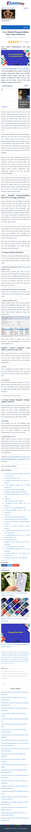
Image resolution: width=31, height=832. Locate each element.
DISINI (14, 466)
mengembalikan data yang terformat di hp (20, 659)
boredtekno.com (17, 457)
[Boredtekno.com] (15, 3)
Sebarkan (4, 565)
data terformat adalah (12, 657)
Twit (10, 565)
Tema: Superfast (23, 828)
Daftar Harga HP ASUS (11, 539)
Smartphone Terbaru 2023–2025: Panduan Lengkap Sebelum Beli (14, 620)
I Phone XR (8, 498)
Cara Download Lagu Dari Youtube (14, 501)
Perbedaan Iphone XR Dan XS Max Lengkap (16, 519)
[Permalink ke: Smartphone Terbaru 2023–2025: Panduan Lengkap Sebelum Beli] (15, 607)
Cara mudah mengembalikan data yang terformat (15, 68)
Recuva (3, 369)
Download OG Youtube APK (12, 478)
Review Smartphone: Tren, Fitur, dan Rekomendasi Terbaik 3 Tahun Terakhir (14, 594)
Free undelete (25, 382)
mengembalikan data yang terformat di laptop (11, 661)
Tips (8, 652)
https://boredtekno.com (14, 668)
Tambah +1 (16, 565)
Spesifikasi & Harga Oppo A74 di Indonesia (16, 492)
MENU (27, 27)
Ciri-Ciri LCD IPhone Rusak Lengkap (14, 489)
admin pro (4, 668)
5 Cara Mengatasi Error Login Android (14, 546)
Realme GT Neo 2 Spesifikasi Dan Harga (15, 507)
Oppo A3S (7, 514)
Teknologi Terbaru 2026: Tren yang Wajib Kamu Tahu (15, 740)
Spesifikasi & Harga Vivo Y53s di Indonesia (16, 558)
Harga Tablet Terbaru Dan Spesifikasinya (15, 517)
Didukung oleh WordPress (11, 828)
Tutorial (11, 652)
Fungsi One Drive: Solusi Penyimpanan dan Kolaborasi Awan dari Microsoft (15, 645)
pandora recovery (23, 267)
